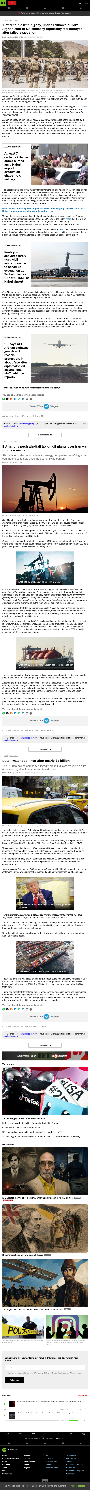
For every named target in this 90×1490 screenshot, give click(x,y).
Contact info (70, 1468)
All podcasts (82, 1395)
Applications (49, 1458)
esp (20, 1434)
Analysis (27, 1455)
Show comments (45, 435)
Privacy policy (71, 1458)
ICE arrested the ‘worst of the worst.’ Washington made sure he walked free (37, 1198)
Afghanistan (7, 416)
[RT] (29, 1439)
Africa (4, 1468)
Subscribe (14, 1380)
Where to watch (51, 1462)
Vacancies (70, 1474)
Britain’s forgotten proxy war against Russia (22, 1255)
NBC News (82, 107)
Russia (47, 730)
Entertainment (29, 1462)
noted (68, 219)
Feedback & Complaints (75, 1471)
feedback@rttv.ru (11, 426)
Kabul (18, 416)
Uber (44, 1026)
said (62, 229)
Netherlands (30, 1026)
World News (13, 20)
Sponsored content (52, 1468)
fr (59, 1434)
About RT (69, 1462)
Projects (27, 1468)
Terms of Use (71, 1455)
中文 (83, 1434)
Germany (28, 730)
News (4, 1455)
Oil (41, 730)
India (4, 1471)
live (12, 3)
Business (6, 1465)
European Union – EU (12, 730)
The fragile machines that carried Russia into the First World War (32, 1309)
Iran (36, 730)
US (42, 416)
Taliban (36, 416)
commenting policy (26, 424)
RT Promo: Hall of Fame (75, 1465)
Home (6, 20)
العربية (7, 1434)
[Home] (3, 3)
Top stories (8, 1064)
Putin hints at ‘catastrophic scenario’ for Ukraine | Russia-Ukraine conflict (46, 13)
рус (33, 1434)
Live (46, 1455)
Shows (26, 1465)
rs (71, 1434)
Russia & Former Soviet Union (11, 1460)
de (46, 1434)
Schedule (48, 1465)
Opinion (27, 1458)
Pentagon (26, 416)
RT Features (8, 1144)
